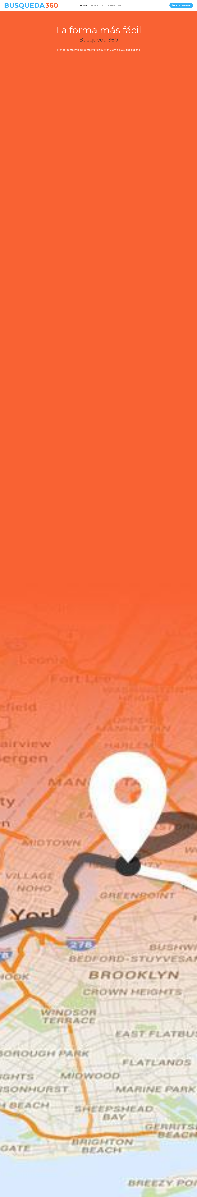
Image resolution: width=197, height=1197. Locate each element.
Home (83, 5)
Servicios (97, 5)
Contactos (114, 5)
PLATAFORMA (183, 5)
